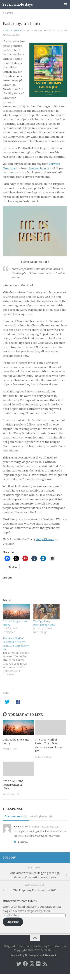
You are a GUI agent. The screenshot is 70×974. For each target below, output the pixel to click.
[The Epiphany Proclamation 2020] (46, 611)
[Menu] (65, 4)
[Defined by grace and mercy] (16, 611)
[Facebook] (25, 963)
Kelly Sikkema (45, 539)
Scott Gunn (14, 30)
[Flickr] (38, 963)
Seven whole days (17, 4)
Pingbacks (43, 816)
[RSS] (44, 963)
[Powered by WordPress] (26, 955)
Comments (17, 816)
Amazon (33, 168)
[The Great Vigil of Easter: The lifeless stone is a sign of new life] (18, 656)
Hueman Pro (52, 955)
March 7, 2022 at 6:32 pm (45, 826)
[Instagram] (31, 963)
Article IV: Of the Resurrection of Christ (13, 784)
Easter (8, 13)
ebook (45, 168)
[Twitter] (18, 963)
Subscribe (13, 921)
